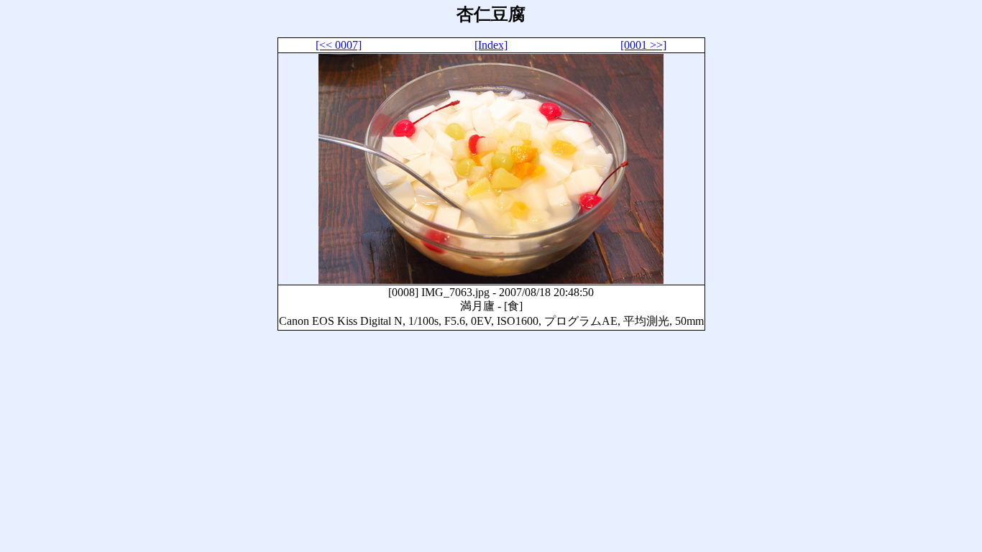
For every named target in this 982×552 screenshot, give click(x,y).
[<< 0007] (339, 45)
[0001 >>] (643, 45)
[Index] (491, 45)
